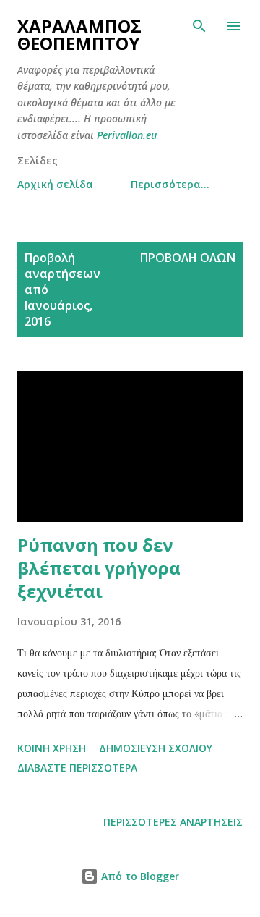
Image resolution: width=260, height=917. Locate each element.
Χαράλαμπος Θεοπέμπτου (79, 34)
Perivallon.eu (127, 135)
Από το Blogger (138, 876)
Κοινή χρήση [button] (51, 748)
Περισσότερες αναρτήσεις (173, 822)
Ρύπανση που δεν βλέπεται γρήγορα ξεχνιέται (99, 568)
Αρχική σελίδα (55, 184)
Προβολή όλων (187, 258)
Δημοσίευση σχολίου (155, 748)
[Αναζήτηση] (199, 26)
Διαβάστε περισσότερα (77, 767)
